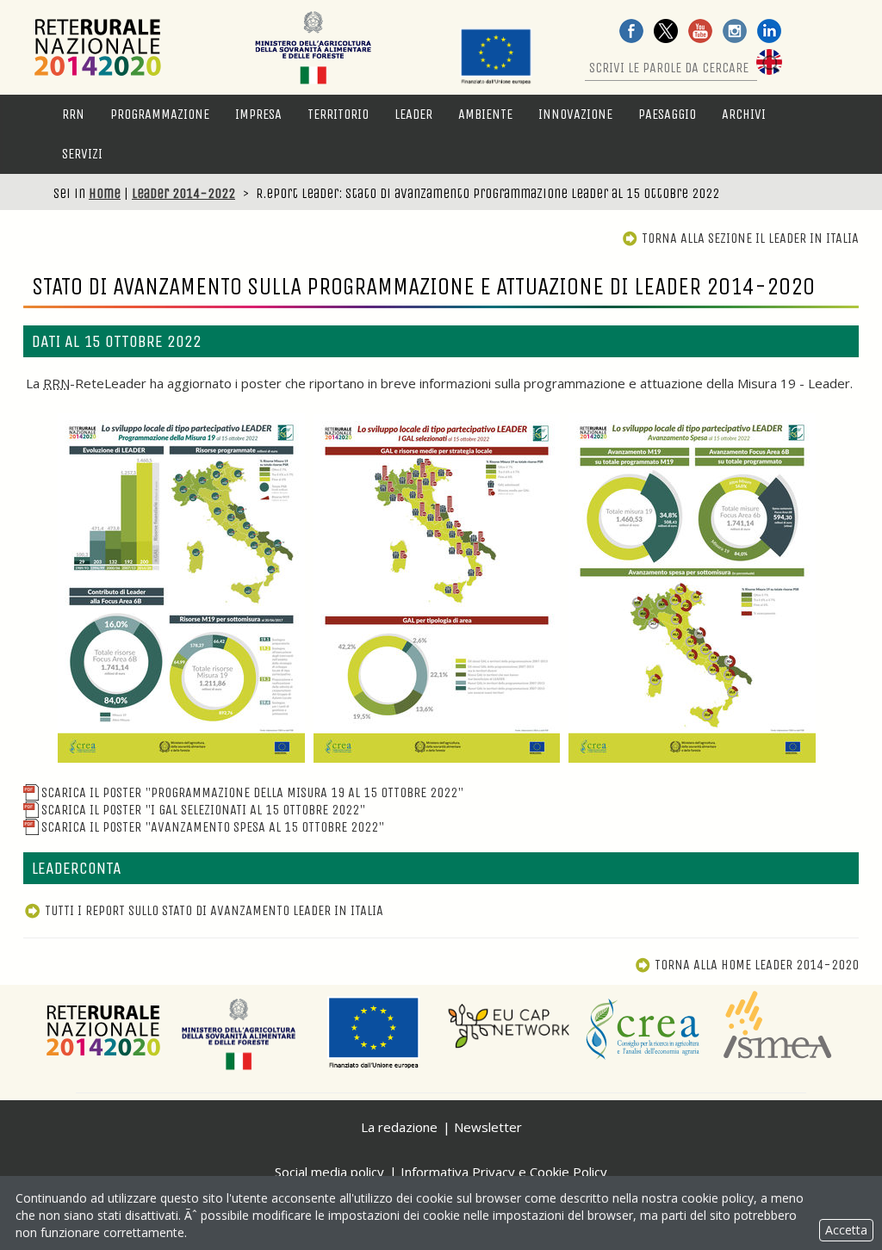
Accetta (846, 1230)
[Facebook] (631, 32)
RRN (73, 114)
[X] (666, 32)
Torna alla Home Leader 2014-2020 (757, 964)
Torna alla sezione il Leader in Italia (750, 238)
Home (105, 193)
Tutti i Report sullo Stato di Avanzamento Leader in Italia (214, 910)
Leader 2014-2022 (183, 193)
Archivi (744, 114)
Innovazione (575, 114)
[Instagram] (734, 32)
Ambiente (485, 114)
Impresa (258, 114)
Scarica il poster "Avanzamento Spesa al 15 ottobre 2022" (212, 827)
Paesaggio (667, 114)
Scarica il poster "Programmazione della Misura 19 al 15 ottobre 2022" (252, 792)
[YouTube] (700, 32)
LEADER (413, 114)
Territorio (338, 114)
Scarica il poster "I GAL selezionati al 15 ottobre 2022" (203, 809)
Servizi (82, 153)
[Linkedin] (769, 32)
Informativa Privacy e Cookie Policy (504, 1171)
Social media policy (329, 1171)
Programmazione (159, 114)
